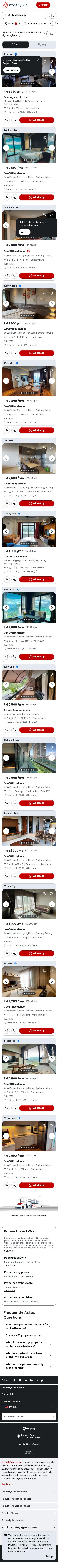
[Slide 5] (31, 83)
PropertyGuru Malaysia (14, 1491)
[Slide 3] (26, 83)
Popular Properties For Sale (16, 1498)
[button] (38, 60)
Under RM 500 (10, 1276)
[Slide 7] (36, 916)
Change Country (11, 1401)
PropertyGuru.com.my (12, 1462)
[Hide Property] (44, 61)
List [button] (17, 44)
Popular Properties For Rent (17, 1505)
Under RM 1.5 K (26, 1276)
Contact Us (8, 1394)
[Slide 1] (21, 83)
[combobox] (27, 15)
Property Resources (12, 1520)
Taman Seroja (34, 1262)
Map (44, 44)
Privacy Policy (15, 1545)
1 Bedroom (18, 1287)
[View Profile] (29, 54)
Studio (7, 1287)
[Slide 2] (24, 83)
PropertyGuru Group (13, 1387)
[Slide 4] (28, 83)
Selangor (48, 1243)
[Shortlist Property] (51, 61)
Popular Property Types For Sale (19, 1527)
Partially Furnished (29, 1302)
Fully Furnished (11, 1302)
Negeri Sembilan (33, 1245)
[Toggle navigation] (54, 5)
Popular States (10, 1513)
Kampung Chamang (14, 1262)
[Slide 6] (33, 83)
